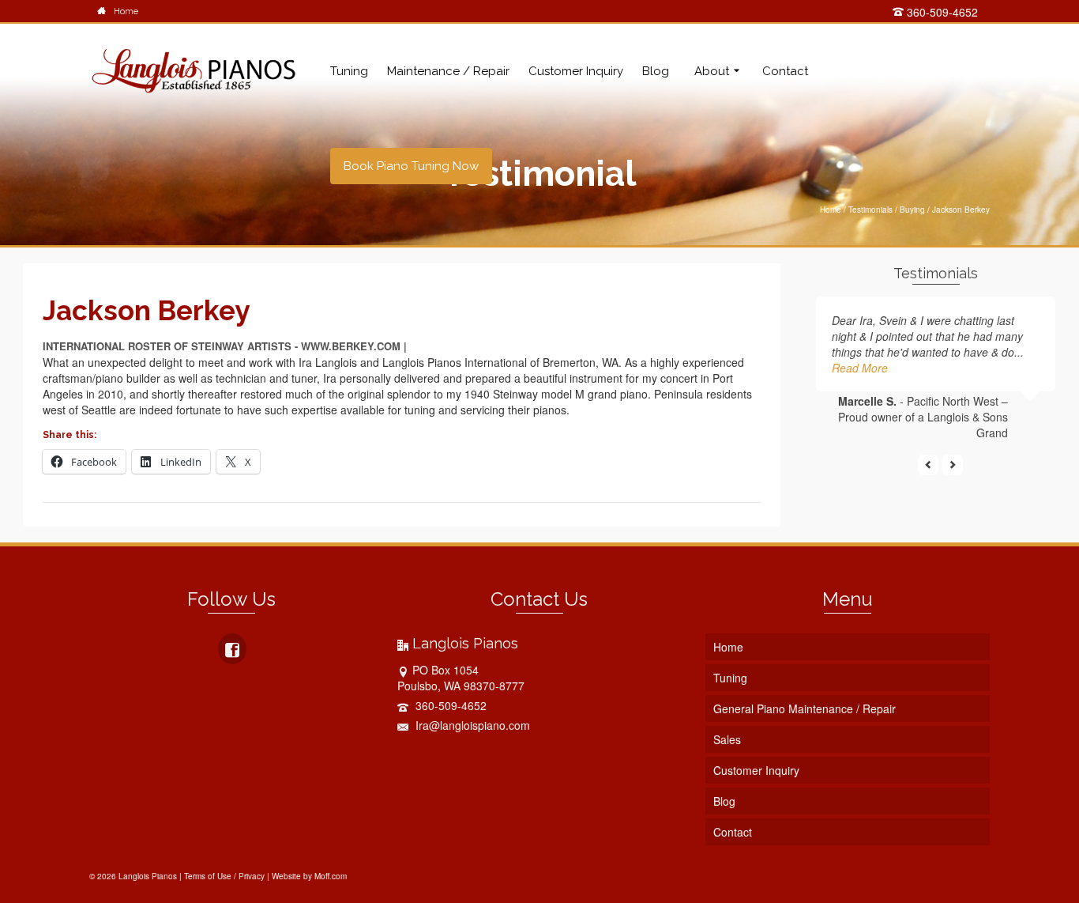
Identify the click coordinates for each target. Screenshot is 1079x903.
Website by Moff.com (309, 876)
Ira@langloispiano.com (471, 725)
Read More (860, 368)
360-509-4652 (941, 12)
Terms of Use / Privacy (224, 876)
